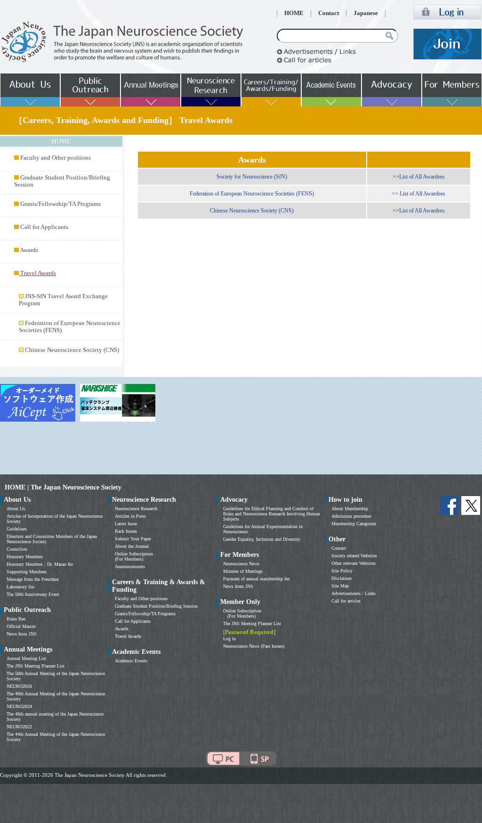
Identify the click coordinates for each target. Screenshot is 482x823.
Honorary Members (25, 556)
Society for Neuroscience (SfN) (252, 176)
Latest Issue (126, 523)
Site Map (340, 585)
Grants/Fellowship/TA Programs (60, 204)
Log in (229, 638)
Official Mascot (21, 626)
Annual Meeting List (26, 658)
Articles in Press (130, 516)
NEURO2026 (19, 686)
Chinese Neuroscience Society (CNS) (72, 350)
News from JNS (22, 633)
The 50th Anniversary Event (33, 594)
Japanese (365, 13)
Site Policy (342, 570)
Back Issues (126, 531)
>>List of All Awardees (419, 176)
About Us (16, 508)
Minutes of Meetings (243, 571)
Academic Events (131, 660)
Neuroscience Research (136, 508)
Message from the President (33, 579)
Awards (29, 250)
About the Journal (132, 546)
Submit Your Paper (133, 538)
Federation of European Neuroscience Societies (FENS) (252, 193)
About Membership (349, 508)
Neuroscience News (241, 563)
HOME (294, 13)
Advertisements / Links (353, 593)
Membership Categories (353, 523)
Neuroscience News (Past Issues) (253, 646)
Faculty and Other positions (55, 158)
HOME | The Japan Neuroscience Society (63, 487)
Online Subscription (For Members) (134, 556)
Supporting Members (27, 571)
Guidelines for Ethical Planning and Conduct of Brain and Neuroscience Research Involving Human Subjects (271, 514)
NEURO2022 (19, 726)
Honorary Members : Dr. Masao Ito (40, 564)
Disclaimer (341, 578)
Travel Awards (128, 636)
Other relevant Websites (353, 563)
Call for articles (346, 600)
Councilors (17, 549)
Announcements (130, 566)
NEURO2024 (19, 706)
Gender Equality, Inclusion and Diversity (261, 539)
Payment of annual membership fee (256, 578)
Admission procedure (351, 516)
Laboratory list (20, 586)
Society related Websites (354, 555)
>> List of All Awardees (418, 193)
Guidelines (17, 528)
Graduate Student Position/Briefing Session (156, 606)
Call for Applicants (44, 227)
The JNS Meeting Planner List (35, 665)
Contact (328, 13)
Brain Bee (16, 618)
